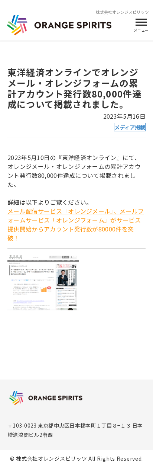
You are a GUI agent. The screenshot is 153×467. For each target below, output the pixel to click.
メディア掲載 (129, 127)
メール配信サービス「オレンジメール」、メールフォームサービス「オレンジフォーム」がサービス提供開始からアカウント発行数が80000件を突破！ (75, 224)
